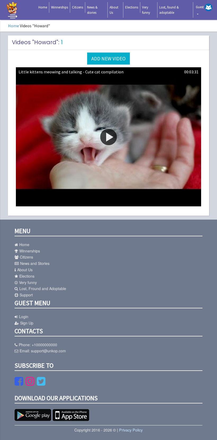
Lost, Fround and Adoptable (42, 288)
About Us (114, 10)
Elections (131, 7)
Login (23, 316)
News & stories (92, 10)
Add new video (108, 58)
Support (26, 294)
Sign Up (26, 323)
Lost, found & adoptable (169, 10)
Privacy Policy (131, 430)
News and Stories (34, 263)
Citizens (77, 7)
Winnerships (59, 7)
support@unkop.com (48, 350)
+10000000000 (44, 344)
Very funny (146, 10)
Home (42, 7)
